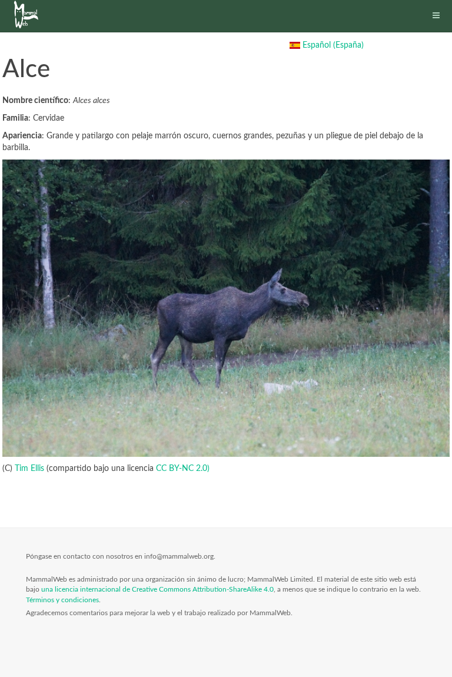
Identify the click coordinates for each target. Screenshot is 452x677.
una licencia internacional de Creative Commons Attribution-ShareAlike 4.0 (157, 589)
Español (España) (332, 45)
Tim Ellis (29, 468)
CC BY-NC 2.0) (183, 468)
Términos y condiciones (62, 599)
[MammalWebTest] (28, 15)
